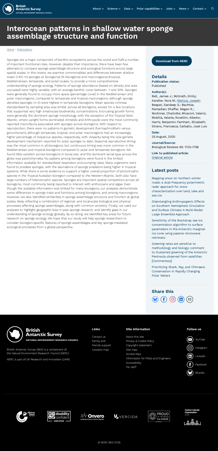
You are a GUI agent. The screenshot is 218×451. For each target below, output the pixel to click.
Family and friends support (101, 343)
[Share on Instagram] (172, 299)
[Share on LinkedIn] (181, 299)
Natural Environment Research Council (36, 353)
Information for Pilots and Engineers (148, 358)
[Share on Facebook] (163, 299)
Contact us (98, 336)
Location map (100, 349)
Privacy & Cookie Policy (140, 341)
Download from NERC (172, 61)
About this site (135, 336)
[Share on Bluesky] (155, 299)
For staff (131, 367)
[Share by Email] (189, 299)
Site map (131, 349)
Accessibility (133, 362)
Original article (162, 157)
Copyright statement (139, 345)
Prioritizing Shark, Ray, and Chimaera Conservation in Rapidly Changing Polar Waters (178, 271)
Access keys (133, 354)
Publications (24, 49)
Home (10, 49)
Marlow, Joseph (188, 100)
